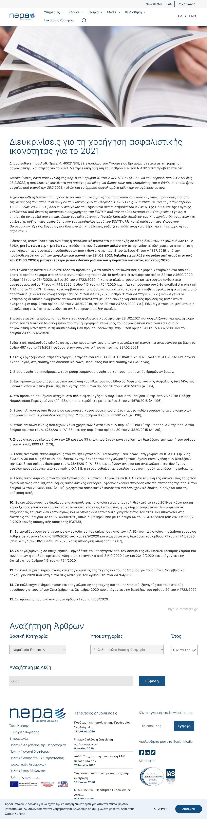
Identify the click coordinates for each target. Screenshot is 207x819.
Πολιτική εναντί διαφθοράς (30, 751)
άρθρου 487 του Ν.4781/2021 (133, 168)
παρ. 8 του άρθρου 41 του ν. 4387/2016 (97, 178)
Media (111, 12)
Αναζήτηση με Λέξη (30, 667)
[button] (62, 12)
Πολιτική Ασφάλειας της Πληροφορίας (38, 745)
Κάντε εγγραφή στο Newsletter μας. (166, 713)
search (84, 20)
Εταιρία (93, 12)
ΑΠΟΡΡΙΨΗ (160, 808)
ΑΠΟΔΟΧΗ (188, 808)
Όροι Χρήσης (19, 726)
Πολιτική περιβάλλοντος (27, 771)
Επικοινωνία (186, 4)
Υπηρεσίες (52, 12)
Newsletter (154, 4)
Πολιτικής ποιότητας (24, 777)
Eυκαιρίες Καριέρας (59, 20)
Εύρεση (152, 681)
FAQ (169, 4)
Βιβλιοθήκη (133, 12)
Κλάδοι (74, 12)
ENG (192, 16)
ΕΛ (180, 16)
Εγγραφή (184, 726)
